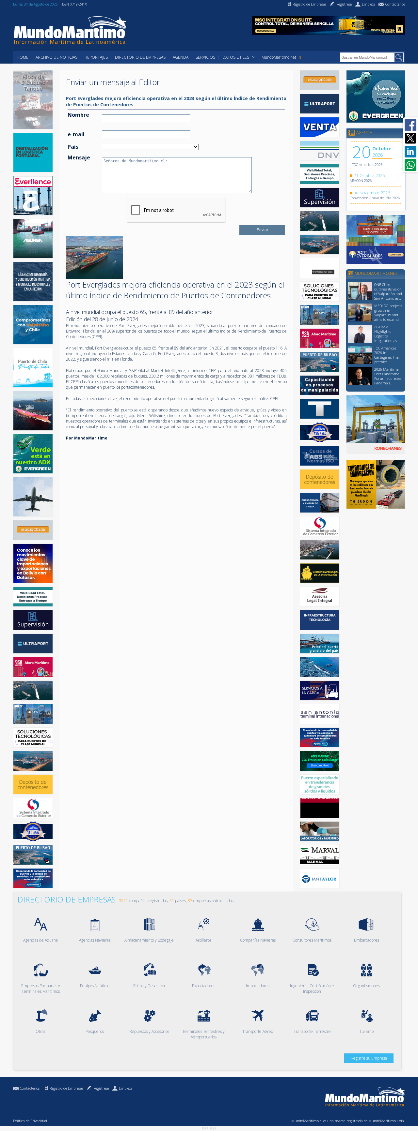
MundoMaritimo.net (279, 57)
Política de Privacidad (30, 1120)
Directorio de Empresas (140, 57)
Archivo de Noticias (56, 57)
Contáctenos (30, 1088)
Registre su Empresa (369, 1058)
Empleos (125, 1088)
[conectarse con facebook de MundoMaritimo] (410, 125)
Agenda (180, 57)
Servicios (205, 57)
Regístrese (101, 1088)
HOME (22, 57)
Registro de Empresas (66, 1088)
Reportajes (96, 57)
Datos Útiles (235, 57)
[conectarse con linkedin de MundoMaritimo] (410, 151)
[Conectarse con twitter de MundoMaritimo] (410, 138)
